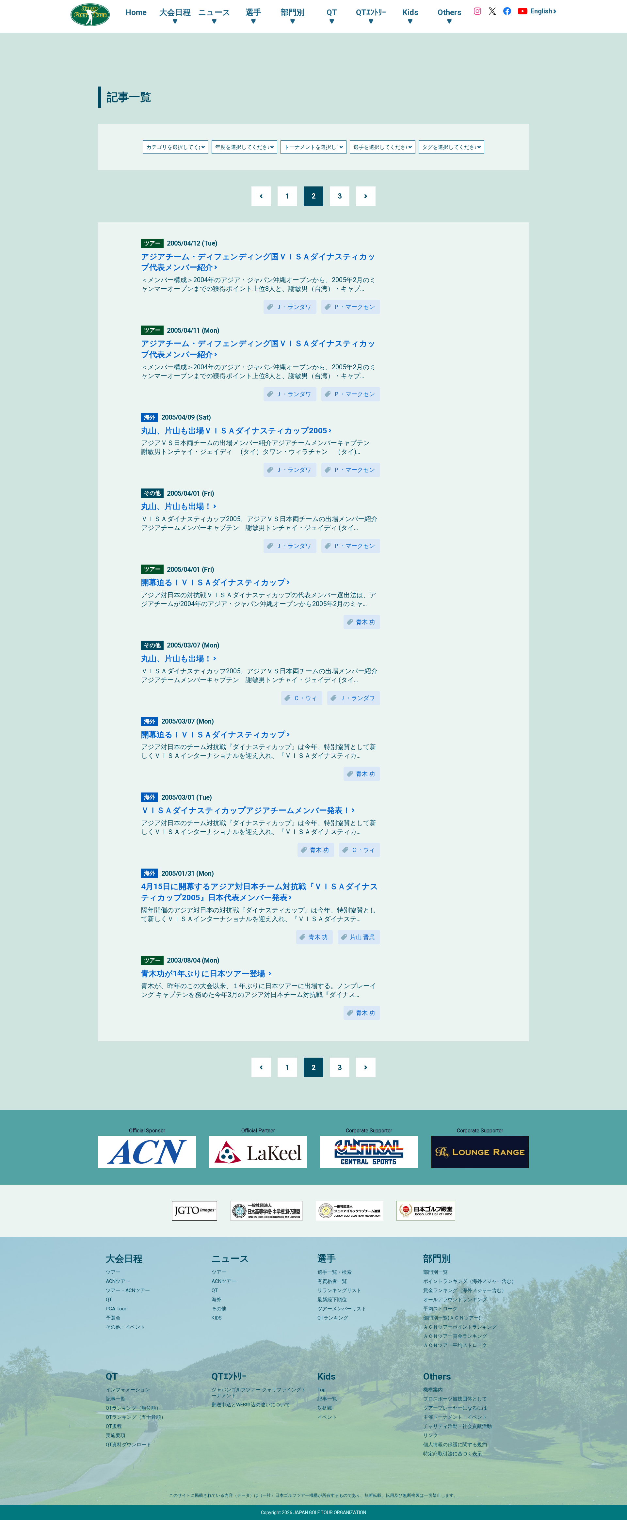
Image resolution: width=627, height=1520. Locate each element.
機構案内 (433, 1390)
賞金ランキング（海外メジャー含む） (464, 1290)
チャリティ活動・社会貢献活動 (457, 1426)
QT (109, 1300)
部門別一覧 (435, 1272)
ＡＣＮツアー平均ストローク (455, 1345)
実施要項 (115, 1435)
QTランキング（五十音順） (136, 1417)
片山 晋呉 (362, 937)
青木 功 (365, 621)
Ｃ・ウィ (305, 698)
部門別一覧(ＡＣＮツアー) (451, 1318)
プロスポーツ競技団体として (455, 1399)
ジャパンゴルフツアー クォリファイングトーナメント (259, 1393)
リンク (430, 1435)
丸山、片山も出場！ (176, 506)
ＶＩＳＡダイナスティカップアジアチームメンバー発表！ (245, 810)
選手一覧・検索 (334, 1272)
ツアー (113, 1272)
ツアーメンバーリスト (341, 1309)
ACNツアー (118, 1281)
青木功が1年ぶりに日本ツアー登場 (204, 973)
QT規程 (114, 1426)
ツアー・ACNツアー (128, 1290)
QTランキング (332, 1318)
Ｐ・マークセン (354, 306)
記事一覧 (115, 1399)
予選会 (113, 1318)
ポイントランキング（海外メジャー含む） (469, 1281)
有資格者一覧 (332, 1281)
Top (321, 1390)
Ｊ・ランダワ (293, 306)
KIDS (217, 1318)
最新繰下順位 (332, 1300)
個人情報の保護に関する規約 (455, 1445)
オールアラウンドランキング (455, 1300)
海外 (216, 1300)
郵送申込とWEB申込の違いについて (251, 1405)
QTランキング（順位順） (133, 1408)
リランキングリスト (339, 1290)
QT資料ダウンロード (128, 1445)
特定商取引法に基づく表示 (452, 1454)
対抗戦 (324, 1408)
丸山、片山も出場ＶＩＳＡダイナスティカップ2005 (234, 430)
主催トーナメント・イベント (455, 1417)
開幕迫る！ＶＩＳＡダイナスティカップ (213, 582)
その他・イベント (125, 1327)
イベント (327, 1417)
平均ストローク (440, 1309)
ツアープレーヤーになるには (455, 1408)
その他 (219, 1309)
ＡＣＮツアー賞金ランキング (455, 1336)
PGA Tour (116, 1309)
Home (136, 12)
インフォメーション (128, 1390)
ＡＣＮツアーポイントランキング (460, 1327)
